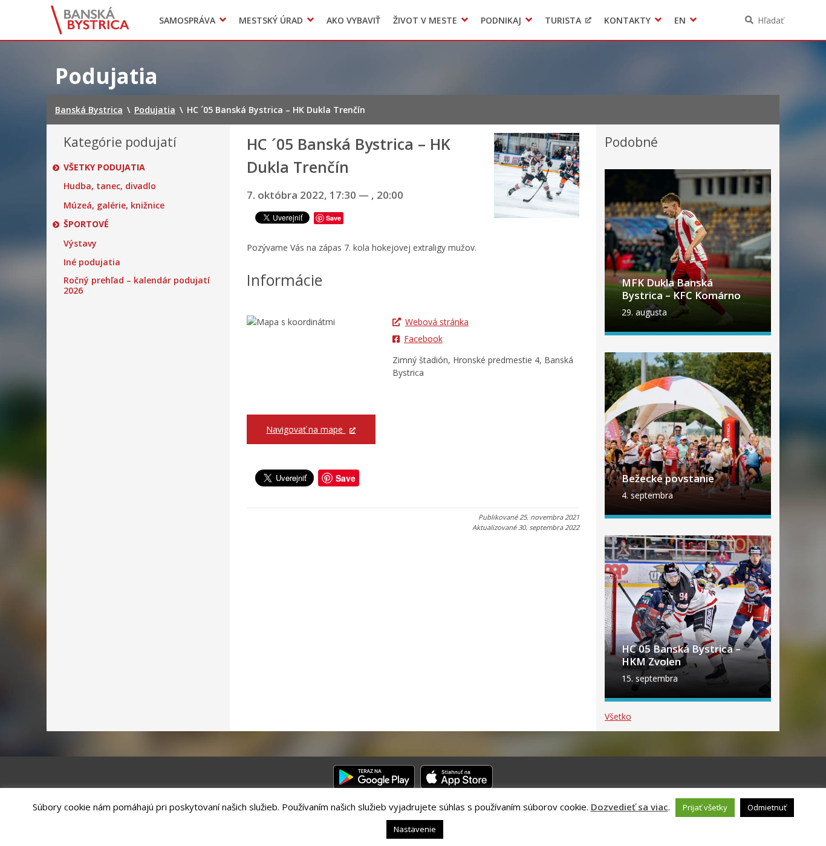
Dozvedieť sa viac (629, 807)
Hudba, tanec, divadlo (109, 186)
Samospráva (187, 20)
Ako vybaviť (353, 20)
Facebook (423, 338)
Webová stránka (437, 322)
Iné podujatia (91, 262)
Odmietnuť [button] (767, 807)
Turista (563, 20)
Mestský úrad (271, 20)
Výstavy (80, 243)
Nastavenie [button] (415, 829)
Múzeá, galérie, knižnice (113, 205)
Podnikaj (501, 20)
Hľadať (771, 20)
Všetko (618, 716)
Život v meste (425, 20)
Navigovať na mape (305, 429)
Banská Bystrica (90, 20)
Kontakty (627, 20)
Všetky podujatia (104, 167)
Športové (86, 224)
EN (680, 20)
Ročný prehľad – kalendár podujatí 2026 (136, 285)
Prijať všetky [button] (705, 807)
